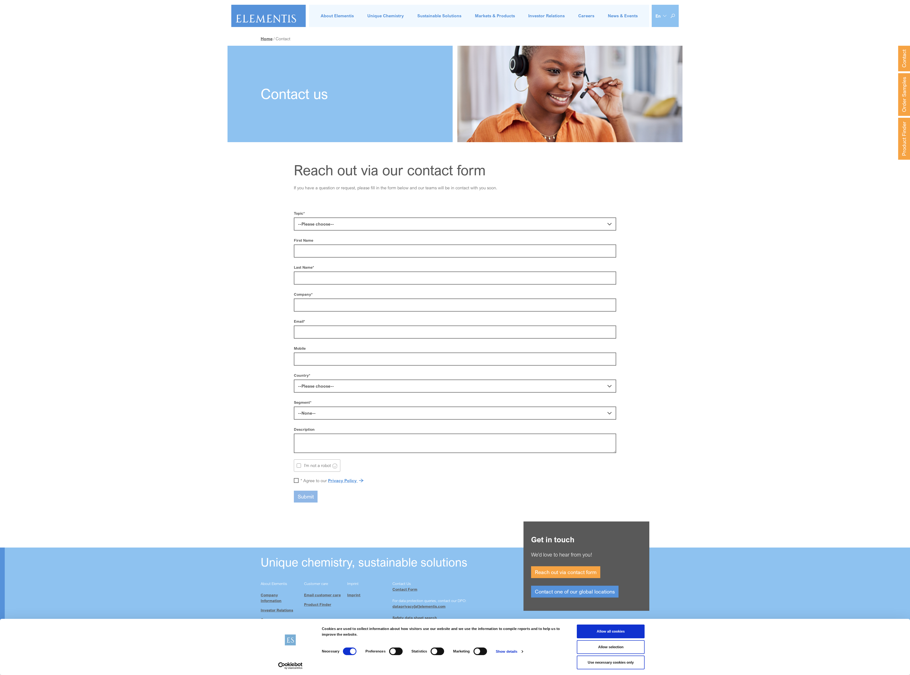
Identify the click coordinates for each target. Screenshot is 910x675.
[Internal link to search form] (673, 16)
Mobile (300, 348)
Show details (506, 651)
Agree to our (329, 480)
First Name (303, 240)
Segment (302, 402)
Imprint (353, 595)
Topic (299, 213)
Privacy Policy (343, 480)
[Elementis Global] (268, 16)
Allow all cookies (611, 631)
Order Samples (904, 94)
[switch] (396, 651)
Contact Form (404, 589)
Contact (904, 59)
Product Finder (904, 139)
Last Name (304, 267)
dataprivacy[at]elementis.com (419, 606)
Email (299, 321)
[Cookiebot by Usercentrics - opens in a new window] (290, 665)
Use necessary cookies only (611, 662)
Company (303, 294)
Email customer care (322, 595)
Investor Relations (277, 610)
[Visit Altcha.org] (334, 465)
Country (302, 375)
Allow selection (610, 647)
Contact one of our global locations (575, 591)
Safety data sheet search (414, 617)
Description (304, 429)
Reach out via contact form (565, 572)
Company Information (271, 598)
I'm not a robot (317, 465)
